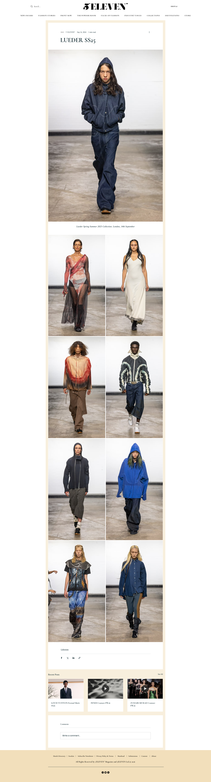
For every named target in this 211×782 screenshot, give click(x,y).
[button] (174, 6)
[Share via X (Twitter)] (67, 658)
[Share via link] (79, 658)
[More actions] (149, 32)
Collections (65, 649)
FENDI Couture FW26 (100, 703)
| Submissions (132, 756)
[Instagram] (103, 772)
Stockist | (72, 756)
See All (160, 674)
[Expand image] (76, 285)
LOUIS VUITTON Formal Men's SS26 (65, 704)
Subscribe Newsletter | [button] (86, 756)
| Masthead (120, 756)
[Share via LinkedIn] (73, 658)
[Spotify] (105, 772)
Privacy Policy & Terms (104, 756)
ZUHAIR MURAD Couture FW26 (142, 704)
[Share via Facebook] (61, 658)
